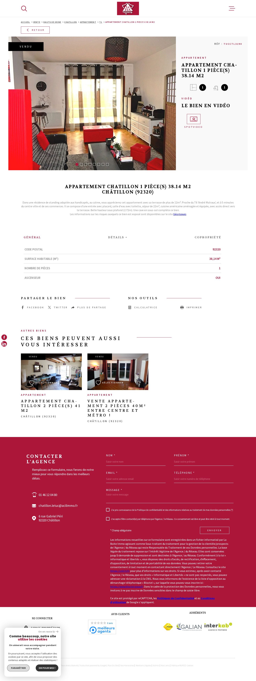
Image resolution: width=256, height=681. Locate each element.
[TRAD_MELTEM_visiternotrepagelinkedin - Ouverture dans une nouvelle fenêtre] (4, 344)
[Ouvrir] (24, 8)
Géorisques (179, 214)
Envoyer (214, 530)
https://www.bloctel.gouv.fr (126, 586)
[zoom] (92, 103)
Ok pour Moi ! (47, 668)
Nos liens (165, 665)
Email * (112, 472)
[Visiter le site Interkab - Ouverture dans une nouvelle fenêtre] (218, 627)
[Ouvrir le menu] (232, 8)
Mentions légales (143, 665)
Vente (36, 22)
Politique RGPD (177, 665)
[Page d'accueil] (128, 8)
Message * (114, 490)
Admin (156, 665)
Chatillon (70, 22)
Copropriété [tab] (208, 237)
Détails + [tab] (118, 237)
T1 (100, 22)
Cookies (189, 665)
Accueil (25, 22)
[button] (77, 164)
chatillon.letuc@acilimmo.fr (58, 506)
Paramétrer (18, 668)
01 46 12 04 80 (48, 495)
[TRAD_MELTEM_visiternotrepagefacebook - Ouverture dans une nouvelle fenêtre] (4, 337)
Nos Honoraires (127, 665)
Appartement (88, 22)
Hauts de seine (52, 22)
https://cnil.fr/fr (120, 571)
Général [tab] (32, 237)
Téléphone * (184, 472)
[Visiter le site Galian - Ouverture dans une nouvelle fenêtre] (189, 627)
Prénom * (181, 455)
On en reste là (46, 631)
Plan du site (113, 665)
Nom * (110, 455)
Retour (38, 30)
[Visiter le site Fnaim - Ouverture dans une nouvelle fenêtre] (168, 626)
